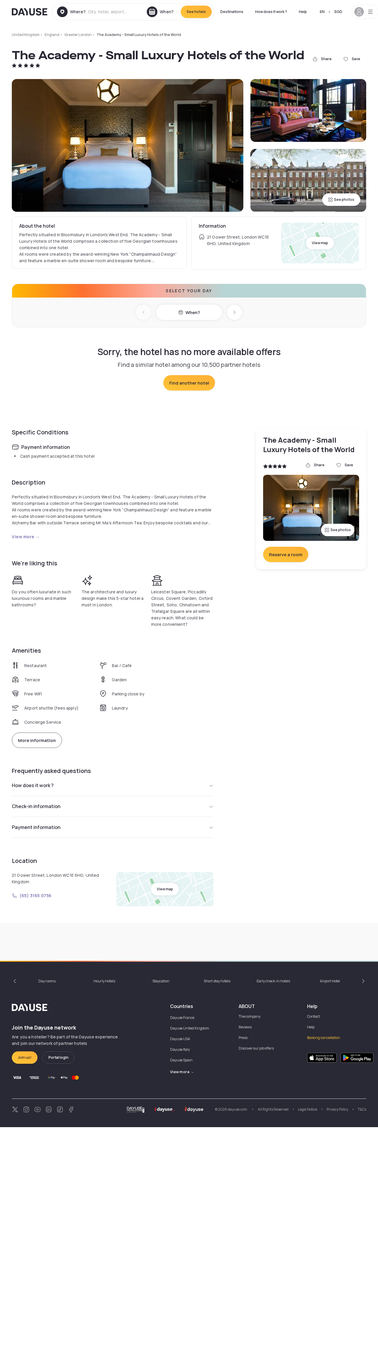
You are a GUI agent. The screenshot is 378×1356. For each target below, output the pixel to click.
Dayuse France (182, 1017)
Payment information (36, 827)
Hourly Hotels (104, 981)
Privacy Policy (337, 1109)
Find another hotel (189, 383)
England (52, 34)
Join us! (25, 1057)
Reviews (245, 1027)
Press (243, 1037)
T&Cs (362, 1109)
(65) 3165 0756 (35, 895)
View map (320, 242)
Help (303, 11)
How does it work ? (271, 11)
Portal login (58, 1057)
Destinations (231, 11)
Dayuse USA (180, 1038)
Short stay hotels (217, 981)
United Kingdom (26, 34)
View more (23, 536)
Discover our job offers (256, 1048)
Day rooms (47, 981)
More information (37, 740)
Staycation (161, 981)
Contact (313, 1016)
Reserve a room (285, 554)
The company (249, 1016)
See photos (344, 199)
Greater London (78, 34)
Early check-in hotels (273, 981)
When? (192, 312)
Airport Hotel (330, 981)
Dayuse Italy (180, 1049)
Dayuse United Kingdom (189, 1028)
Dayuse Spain (181, 1060)
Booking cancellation (323, 1037)
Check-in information (36, 806)
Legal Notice (307, 1109)
